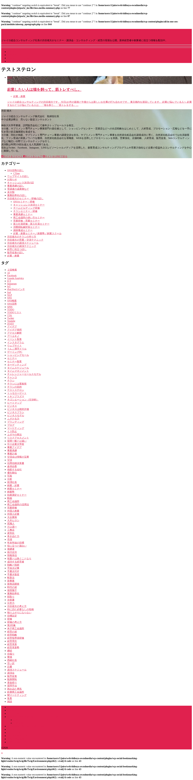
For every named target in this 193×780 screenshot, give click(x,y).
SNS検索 (12, 300)
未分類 (10, 192)
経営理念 (12, 641)
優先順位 (12, 472)
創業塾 (10, 491)
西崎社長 (12, 660)
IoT (9, 286)
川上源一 (12, 526)
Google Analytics (15, 278)
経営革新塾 (13, 647)
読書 (9, 666)
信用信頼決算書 (15, 463)
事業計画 (12, 453)
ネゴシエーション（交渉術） (23, 399)
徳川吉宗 (12, 552)
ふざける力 (13, 418)
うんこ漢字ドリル (17, 348)
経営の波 (12, 631)
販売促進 (12, 676)
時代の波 (12, 587)
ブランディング (15, 422)
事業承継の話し (15, 185)
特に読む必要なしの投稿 (20, 609)
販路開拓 (12, 679)
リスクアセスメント (18, 437)
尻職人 (10, 523)
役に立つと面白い (17, 546)
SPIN (10, 307)
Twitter (10, 318)
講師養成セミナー (23, 230)
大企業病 (12, 517)
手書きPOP (13, 571)
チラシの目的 (14, 387)
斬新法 (10, 577)
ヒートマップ (14, 403)
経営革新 (12, 644)
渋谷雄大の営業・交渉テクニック (25, 240)
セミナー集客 (14, 361)
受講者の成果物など (18, 189)
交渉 (9, 460)
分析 (9, 479)
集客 (9, 698)
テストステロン (15, 390)
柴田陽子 (12, 590)
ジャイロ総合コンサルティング (24, 713)
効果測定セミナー (17, 495)
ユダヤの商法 (14, 434)
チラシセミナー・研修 (25, 211)
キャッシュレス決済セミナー (29, 205)
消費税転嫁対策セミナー (26, 227)
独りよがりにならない (19, 612)
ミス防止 (12, 431)
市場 (9, 539)
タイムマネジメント (18, 371)
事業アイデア (14, 447)
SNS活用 (12, 304)
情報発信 (12, 555)
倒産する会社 (14, 469)
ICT (9, 281)
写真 (9, 476)
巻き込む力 (13, 536)
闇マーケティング (17, 695)
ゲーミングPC (14, 352)
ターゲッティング (17, 364)
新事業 (10, 580)
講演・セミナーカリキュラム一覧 (31, 720)
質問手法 (12, 685)
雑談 (9, 701)
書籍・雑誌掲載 (15, 739)
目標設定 (12, 615)
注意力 (10, 603)
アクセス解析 (14, 333)
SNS (9, 297)
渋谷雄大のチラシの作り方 (21, 236)
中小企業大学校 (15, 444)
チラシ (10, 380)
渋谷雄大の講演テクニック (21, 246)
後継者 (10, 549)
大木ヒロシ (13, 520)
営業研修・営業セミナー (26, 220)
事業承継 (12, 450)
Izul (9, 292)
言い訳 (10, 663)
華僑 (9, 657)
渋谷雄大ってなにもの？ (20, 55)
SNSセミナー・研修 (24, 201)
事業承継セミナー (23, 214)
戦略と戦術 (13, 565)
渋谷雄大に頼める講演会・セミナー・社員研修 (32, 716)
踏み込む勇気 (14, 689)
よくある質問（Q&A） (19, 735)
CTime (16, 173)
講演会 (10, 673)
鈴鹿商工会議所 (15, 692)
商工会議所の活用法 (18, 504)
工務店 (10, 530)
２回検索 (12, 269)
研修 (9, 619)
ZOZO (10, 323)
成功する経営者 (15, 561)
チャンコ (12, 377)
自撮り (10, 654)
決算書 (10, 600)
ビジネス (12, 406)
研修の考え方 (14, 622)
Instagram (12, 283)
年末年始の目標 (15, 542)
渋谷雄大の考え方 (17, 606)
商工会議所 (13, 501)
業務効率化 (13, 593)
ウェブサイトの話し (18, 176)
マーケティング (15, 428)
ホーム (10, 707)
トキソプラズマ (15, 396)
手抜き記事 (13, 568)
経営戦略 (12, 635)
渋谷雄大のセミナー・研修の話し (25, 198)
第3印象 (11, 625)
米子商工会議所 (15, 628)
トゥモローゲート (17, 393)
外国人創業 (13, 511)
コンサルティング (17, 729)
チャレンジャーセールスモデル (24, 374)
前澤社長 (12, 482)
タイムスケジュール (18, 368)
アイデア (12, 326)
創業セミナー (14, 488)
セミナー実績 (14, 732)
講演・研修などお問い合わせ (23, 61)
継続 (9, 650)
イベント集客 (14, 339)
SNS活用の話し (15, 170)
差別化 (10, 533)
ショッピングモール (18, 355)
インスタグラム (15, 342)
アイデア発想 (14, 329)
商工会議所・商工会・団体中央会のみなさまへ (32, 726)
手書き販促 (13, 574)
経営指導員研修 (15, 638)
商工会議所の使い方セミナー (29, 217)
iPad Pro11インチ (16, 289)
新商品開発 (13, 584)
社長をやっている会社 (19, 58)
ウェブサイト (14, 345)
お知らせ (12, 179)
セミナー (12, 358)
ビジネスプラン (15, 412)
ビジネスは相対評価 (18, 409)
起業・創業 (13, 255)
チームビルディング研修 (26, 208)
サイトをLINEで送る (56, 156)
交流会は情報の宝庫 (18, 457)
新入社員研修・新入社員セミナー (31, 224)
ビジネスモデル (15, 415)
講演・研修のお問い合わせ (21, 742)
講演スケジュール (17, 51)
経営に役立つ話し (17, 249)
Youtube (11, 321)
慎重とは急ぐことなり (19, 558)
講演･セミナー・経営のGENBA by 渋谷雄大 (48, 32)
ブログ (10, 425)
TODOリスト (14, 312)
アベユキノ (13, 336)
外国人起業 (13, 514)
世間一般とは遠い (17, 441)
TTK (9, 315)
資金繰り (12, 682)
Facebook (12, 275)
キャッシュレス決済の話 (20, 182)
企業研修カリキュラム (25, 723)
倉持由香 (12, 466)
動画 (9, 498)
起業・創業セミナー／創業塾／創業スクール (37, 233)
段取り (10, 596)
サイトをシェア (33, 156)
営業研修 (12, 507)
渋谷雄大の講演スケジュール (23, 243)
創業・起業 (13, 485)
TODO (10, 309)
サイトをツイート (13, 156)
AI (8, 273)
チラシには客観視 (17, 383)
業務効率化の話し (17, 195)
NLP (9, 295)
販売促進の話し (15, 252)
